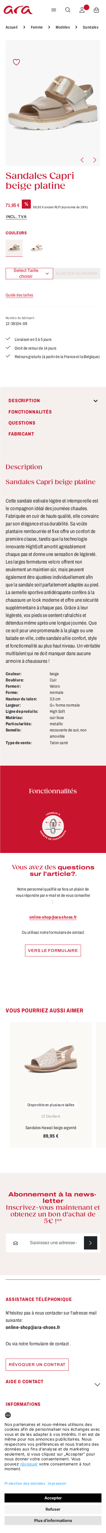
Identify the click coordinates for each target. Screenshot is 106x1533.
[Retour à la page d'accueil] (18, 10)
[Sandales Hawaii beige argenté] (51, 1059)
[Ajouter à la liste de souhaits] (16, 62)
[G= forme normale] (53, 826)
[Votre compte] (82, 10)
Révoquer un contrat (37, 1364)
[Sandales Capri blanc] (36, 248)
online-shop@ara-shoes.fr (53, 917)
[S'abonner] (90, 1243)
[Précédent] (82, 160)
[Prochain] (94, 160)
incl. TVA (16, 217)
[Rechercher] (67, 10)
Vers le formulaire (53, 950)
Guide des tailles (19, 295)
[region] (53, 103)
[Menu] (53, 10)
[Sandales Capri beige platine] (53, 103)
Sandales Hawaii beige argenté (51, 1127)
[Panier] (96, 10)
